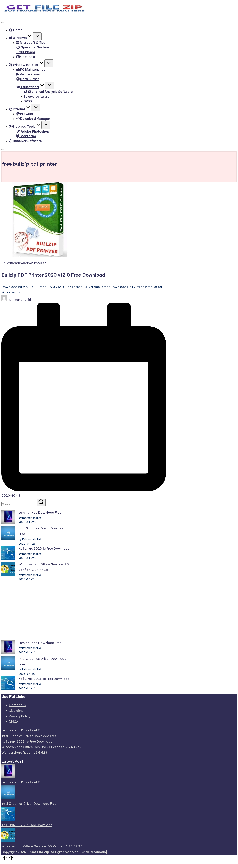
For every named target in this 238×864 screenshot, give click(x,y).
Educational (10, 263)
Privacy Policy (19, 716)
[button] (41, 502)
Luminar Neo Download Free (40, 512)
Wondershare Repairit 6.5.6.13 (24, 753)
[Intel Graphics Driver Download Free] (8, 534)
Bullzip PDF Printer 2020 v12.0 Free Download (53, 275)
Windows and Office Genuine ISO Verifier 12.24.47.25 (41, 747)
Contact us (17, 705)
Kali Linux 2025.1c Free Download (44, 548)
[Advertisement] (36, 611)
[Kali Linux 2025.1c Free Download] (8, 554)
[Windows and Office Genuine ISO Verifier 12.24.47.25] (8, 570)
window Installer (33, 263)
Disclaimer (17, 711)
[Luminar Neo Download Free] (8, 518)
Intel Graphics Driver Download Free (29, 736)
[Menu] (2, 22)
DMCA (13, 722)
